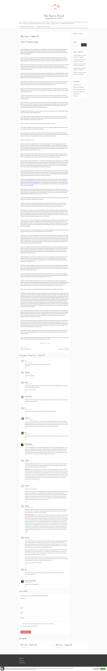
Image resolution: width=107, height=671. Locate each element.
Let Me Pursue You (55, 23)
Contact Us (21, 660)
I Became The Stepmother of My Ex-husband (39, 23)
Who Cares (25, 23)
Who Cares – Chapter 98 (64, 349)
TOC (45, 343)
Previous (41, 343)
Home (20, 23)
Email (21, 612)
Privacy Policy (22, 662)
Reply (26, 367)
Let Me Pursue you (77, 84)
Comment (22, 598)
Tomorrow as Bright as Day (42, 26)
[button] (2, 668)
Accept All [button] (103, 668)
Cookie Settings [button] (96, 668)
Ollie (30, 39)
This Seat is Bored (53, 15)
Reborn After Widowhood (67, 23)
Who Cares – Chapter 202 (28, 645)
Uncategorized (76, 93)
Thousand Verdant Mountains (27, 26)
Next (48, 343)
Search (74, 42)
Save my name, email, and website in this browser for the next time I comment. (38, 623)
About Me (21, 658)
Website (22, 617)
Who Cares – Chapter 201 (64, 645)
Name (21, 607)
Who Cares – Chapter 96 (25, 349)
